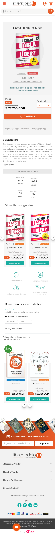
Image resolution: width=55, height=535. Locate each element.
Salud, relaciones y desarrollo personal (27, 171)
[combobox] (27, 11)
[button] (27, 50)
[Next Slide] (53, 238)
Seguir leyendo (8, 165)
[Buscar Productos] (50, 11)
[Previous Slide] (2, 238)
